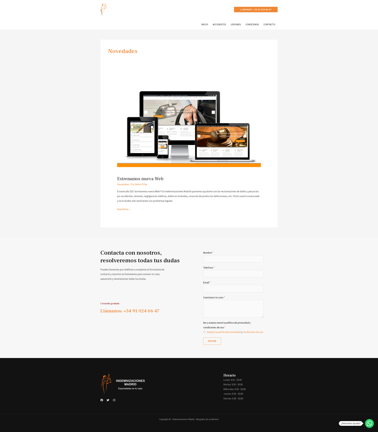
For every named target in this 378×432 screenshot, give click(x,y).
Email (207, 282)
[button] (256, 9)
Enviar (212, 341)
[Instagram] (114, 400)
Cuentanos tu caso (214, 297)
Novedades (123, 184)
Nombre (208, 252)
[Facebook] (101, 400)
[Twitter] (108, 400)
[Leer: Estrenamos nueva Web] (189, 124)
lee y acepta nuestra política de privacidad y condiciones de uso (227, 325)
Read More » (123, 209)
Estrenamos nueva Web (140, 179)
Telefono (209, 267)
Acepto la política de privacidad (224, 332)
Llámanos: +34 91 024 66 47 (129, 311)
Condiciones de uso (253, 332)
